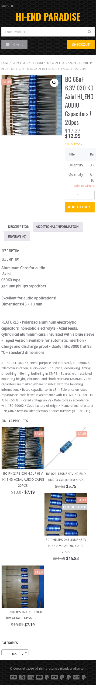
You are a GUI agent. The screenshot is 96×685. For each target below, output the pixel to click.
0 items (18, 44)
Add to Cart (80, 207)
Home (5, 63)
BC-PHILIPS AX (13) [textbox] (15, 654)
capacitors (19, 63)
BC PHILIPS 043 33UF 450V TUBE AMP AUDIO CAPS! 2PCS (65, 546)
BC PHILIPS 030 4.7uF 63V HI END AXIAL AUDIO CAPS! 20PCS (23, 479)
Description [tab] (18, 226)
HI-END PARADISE (48, 16)
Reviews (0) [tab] (17, 236)
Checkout (81, 45)
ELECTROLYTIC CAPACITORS (49, 63)
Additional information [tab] (57, 226)
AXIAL (73, 63)
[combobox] (14, 652)
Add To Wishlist (84, 186)
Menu (5, 5)
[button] (54, 83)
